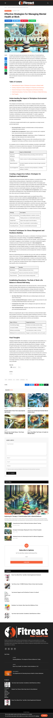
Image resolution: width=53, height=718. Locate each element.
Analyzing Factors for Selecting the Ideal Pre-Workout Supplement (28, 536)
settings (37, 716)
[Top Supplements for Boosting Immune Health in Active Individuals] (8, 673)
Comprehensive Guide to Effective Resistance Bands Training (27, 523)
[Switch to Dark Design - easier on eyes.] (47, 3)
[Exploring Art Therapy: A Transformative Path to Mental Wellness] (26, 499)
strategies (22, 379)
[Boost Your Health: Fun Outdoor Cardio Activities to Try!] (8, 666)
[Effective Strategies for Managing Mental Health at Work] (26, 38)
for (14, 379)
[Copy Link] (6, 73)
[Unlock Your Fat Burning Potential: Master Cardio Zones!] (38, 400)
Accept (44, 715)
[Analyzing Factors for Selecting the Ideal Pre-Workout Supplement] (8, 538)
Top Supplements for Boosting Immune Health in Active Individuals (28, 673)
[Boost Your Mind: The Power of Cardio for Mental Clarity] (38, 421)
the (26, 379)
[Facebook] (6, 58)
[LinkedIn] (6, 64)
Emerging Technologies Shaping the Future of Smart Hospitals (27, 530)
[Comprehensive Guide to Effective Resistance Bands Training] (8, 525)
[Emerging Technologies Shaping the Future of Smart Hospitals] (8, 531)
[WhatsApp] (6, 70)
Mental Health (8, 10)
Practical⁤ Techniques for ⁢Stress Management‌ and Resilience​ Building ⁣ (27, 89)
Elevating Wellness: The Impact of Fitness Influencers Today (26, 659)
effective (10, 379)
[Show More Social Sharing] (37, 21)
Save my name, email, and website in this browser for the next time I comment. (24, 469)
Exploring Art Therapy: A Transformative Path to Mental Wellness (23, 516)
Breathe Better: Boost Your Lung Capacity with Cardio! (15, 411)
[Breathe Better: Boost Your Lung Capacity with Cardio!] (15, 400)
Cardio (6, 408)
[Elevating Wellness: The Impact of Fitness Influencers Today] (8, 659)
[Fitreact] (26, 3)
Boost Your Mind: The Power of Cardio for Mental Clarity (38, 433)
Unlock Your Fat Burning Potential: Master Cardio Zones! (38, 411)
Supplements (15, 671)
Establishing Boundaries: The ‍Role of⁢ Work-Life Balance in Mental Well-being (29, 92)
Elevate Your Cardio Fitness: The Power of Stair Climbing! (14, 433)
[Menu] (5, 3)
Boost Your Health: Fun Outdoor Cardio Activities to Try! (25, 666)
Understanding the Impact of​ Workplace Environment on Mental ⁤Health (27, 85)
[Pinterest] (6, 67)
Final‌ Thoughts (15, 94)
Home (6, 7)
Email (27, 556)
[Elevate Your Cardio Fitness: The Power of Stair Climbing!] (15, 421)
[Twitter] (6, 61)
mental (17, 379)
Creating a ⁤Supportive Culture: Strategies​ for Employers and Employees (28, 87)
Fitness (14, 657)
